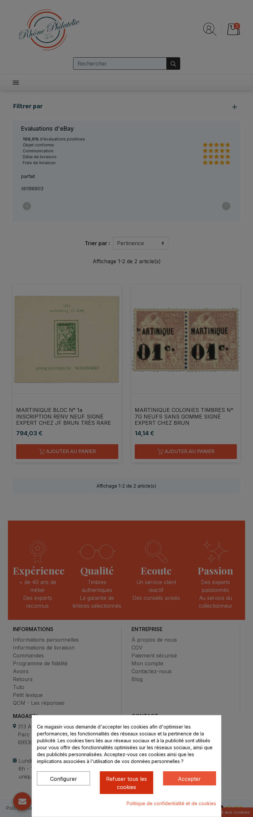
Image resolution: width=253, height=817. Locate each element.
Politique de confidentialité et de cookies (171, 803)
